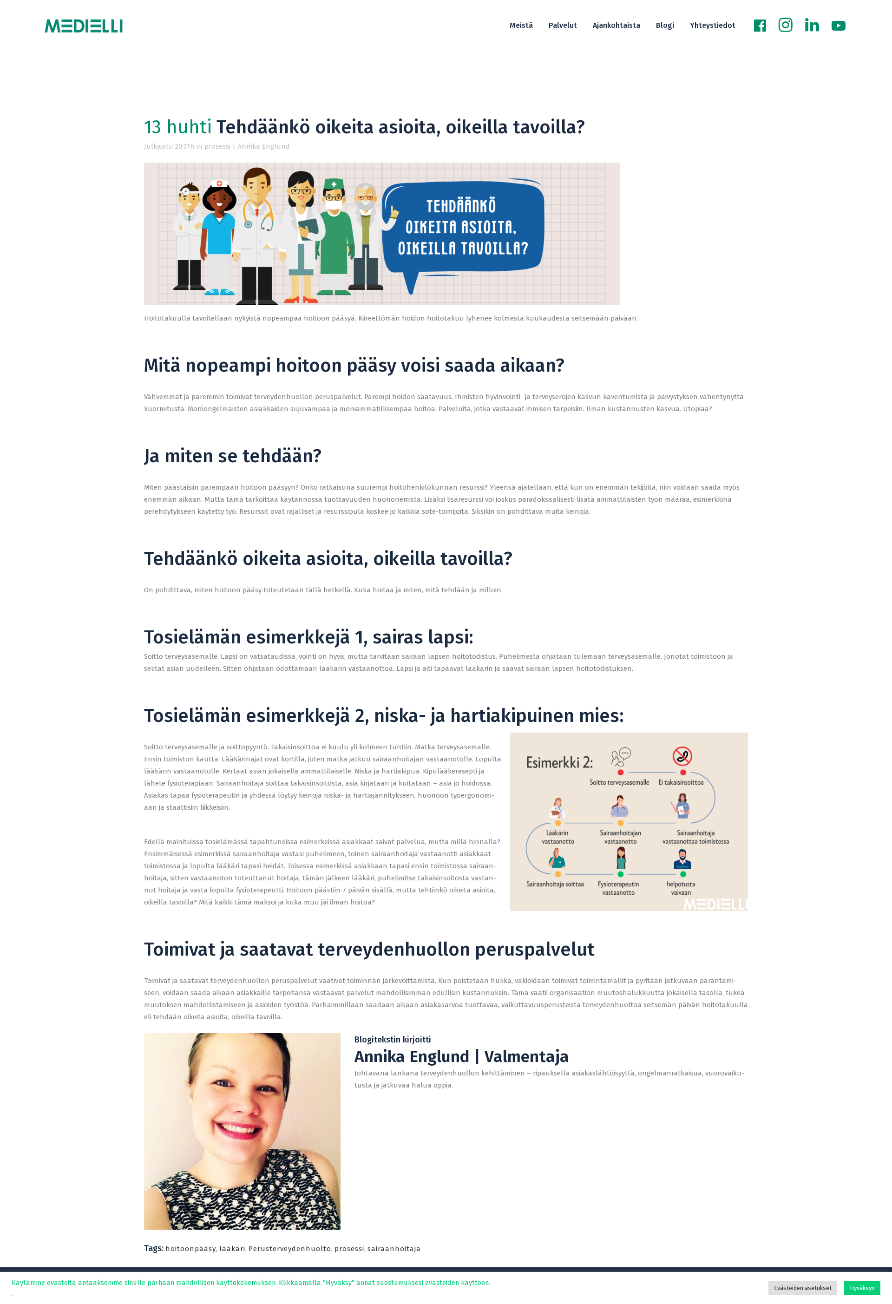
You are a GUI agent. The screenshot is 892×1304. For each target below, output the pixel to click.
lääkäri (232, 1249)
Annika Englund (263, 146)
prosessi (217, 146)
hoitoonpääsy (190, 1249)
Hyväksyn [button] (862, 1287)
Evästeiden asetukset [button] (803, 1287)
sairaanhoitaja (394, 1249)
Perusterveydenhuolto (290, 1249)
